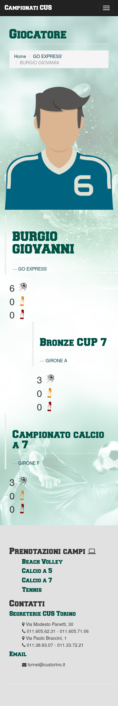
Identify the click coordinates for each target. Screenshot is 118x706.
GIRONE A (56, 360)
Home (20, 56)
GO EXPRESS (47, 56)
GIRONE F (29, 463)
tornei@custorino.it (46, 664)
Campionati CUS (28, 7)
